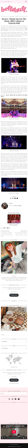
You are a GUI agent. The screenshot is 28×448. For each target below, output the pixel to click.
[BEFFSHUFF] (14, 10)
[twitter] (9, 399)
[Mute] (23, 438)
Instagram (20, 205)
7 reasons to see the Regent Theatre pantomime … (13, 224)
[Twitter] (1, 1)
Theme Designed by (14, 446)
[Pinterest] (5, 408)
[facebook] (15, 399)
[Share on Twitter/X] (6, 228)
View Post (14, 319)
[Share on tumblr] (9, 228)
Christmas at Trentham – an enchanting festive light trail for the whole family (7, 233)
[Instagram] (3, 1)
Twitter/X (15, 205)
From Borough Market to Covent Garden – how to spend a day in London (21, 233)
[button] (26, 1)
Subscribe (14, 295)
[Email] (8, 1)
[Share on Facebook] (4, 228)
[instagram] (12, 399)
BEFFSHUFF (15, 444)
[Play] (2, 438)
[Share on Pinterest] (8, 228)
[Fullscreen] (25, 438)
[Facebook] (6, 1)
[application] (14, 431)
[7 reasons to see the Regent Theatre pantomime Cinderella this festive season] (14, 218)
